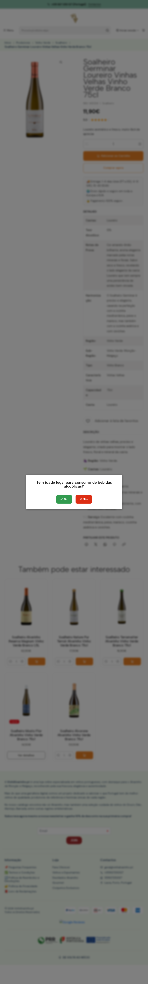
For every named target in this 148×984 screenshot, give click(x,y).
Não (85, 499)
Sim (65, 499)
